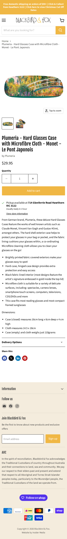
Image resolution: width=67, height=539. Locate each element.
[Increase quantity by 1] (33, 178)
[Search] (60, 30)
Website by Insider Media (33, 532)
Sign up (52, 439)
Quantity (6, 171)
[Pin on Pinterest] (25, 358)
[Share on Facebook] (4, 358)
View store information (17, 213)
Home (5, 41)
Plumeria (10, 156)
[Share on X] (11, 358)
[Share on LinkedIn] (18, 358)
